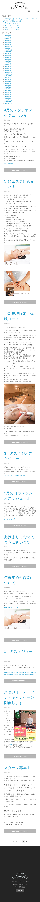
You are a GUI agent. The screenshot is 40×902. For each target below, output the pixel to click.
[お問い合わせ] (29, 11)
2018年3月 (8, 66)
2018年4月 (8, 64)
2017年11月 (8, 75)
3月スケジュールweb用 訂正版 (14, 475)
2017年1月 (8, 97)
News (8, 120)
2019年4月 (8, 38)
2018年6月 (8, 60)
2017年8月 (8, 81)
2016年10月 (8, 103)
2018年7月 (8, 57)
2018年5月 (8, 62)
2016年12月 (8, 99)
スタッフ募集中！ (19, 768)
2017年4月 (8, 90)
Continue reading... (20, 170)
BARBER (20, 890)
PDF (11, 745)
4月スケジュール (9, 163)
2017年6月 (8, 86)
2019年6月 (8, 36)
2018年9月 (8, 53)
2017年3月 (8, 92)
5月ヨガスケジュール (12, 23)
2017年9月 (8, 79)
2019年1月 (8, 44)
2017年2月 (8, 94)
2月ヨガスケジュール (12, 29)
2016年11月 (8, 101)
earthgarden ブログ (11, 607)
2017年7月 (8, 84)
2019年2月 (8, 42)
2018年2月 (8, 68)
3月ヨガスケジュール (12, 27)
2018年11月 (8, 49)
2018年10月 (8, 51)
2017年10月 (8, 77)
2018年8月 (8, 55)
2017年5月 (8, 88)
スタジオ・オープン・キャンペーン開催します (19, 697)
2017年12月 (8, 73)
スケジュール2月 (9, 519)
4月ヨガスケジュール (12, 25)
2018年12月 (8, 47)
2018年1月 (8, 70)
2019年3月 (8, 40)
